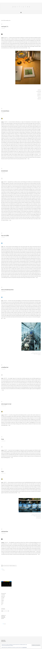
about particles (3, 593)
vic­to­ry (2, 37)
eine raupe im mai (6, 404)
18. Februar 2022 (3, 291)
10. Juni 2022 (3, 237)
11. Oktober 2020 (3, 533)
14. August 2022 (3, 172)
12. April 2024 (3, 28)
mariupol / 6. (4, 26)
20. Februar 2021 (3, 473)
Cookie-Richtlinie (24, 647)
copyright (2, 597)
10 (13, 565)
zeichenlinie (3, 594)
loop (2, 439)
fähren (2, 603)
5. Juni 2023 (2, 112)
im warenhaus (5, 111)
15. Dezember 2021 (3, 405)
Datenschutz (3, 641)
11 (14, 565)
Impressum (3, 640)
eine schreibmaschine (7, 289)
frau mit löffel (5, 235)
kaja (2, 471)
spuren (2, 601)
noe (1, 604)
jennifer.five (3, 596)
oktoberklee (4, 531)
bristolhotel (4, 171)
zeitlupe (2, 600)
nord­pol (2, 542)
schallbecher (4, 367)
